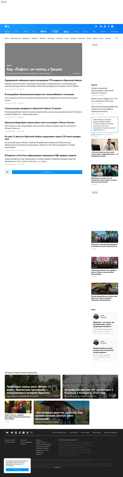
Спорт (67, 38)
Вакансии (23, 444)
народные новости (97, 134)
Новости (7, 31)
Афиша (26, 31)
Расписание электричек (43, 446)
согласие (18, 464)
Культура (73, 38)
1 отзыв (56, 396)
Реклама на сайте (10, 440)
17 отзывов (76, 73)
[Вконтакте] (96, 26)
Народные (26, 38)
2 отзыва (94, 184)
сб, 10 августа (47, 172)
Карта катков (74, 432)
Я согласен (17, 470)
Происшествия (16, 38)
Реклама (103, 31)
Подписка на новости (42, 450)
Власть (89, 38)
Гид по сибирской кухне (59, 432)
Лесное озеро (97, 432)
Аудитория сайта (10, 442)
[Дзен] (112, 26)
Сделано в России (41, 442)
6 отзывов (84, 422)
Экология (59, 38)
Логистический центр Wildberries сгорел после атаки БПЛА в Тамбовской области (104, 109)
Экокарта (39, 440)
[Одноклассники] (108, 26)
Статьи (17, 31)
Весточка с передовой (110, 432)
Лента (7, 38)
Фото (34, 31)
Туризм (85, 31)
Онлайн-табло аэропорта (43, 444)
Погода (76, 31)
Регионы (42, 38)
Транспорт (50, 38)
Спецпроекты (114, 31)
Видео (95, 38)
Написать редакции (26, 442)
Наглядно (39, 454)
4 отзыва (94, 277)
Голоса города (85, 432)
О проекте (23, 440)
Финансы (35, 38)
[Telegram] (100, 26)
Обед (94, 31)
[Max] (105, 26)
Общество (81, 38)
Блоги (101, 38)
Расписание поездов (42, 448)
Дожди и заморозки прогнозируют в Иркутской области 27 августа (102, 90)
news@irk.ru (57, 467)
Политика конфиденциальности (68, 440)
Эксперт (108, 38)
